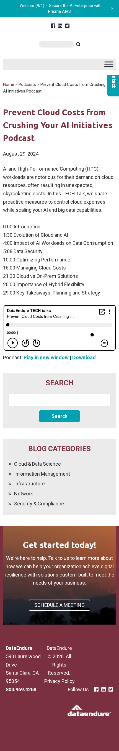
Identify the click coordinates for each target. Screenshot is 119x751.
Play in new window (46, 357)
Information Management (42, 474)
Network (23, 493)
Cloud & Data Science (37, 464)
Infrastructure (29, 483)
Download (84, 357)
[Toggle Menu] (108, 64)
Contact (113, 78)
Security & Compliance (39, 504)
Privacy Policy (59, 681)
